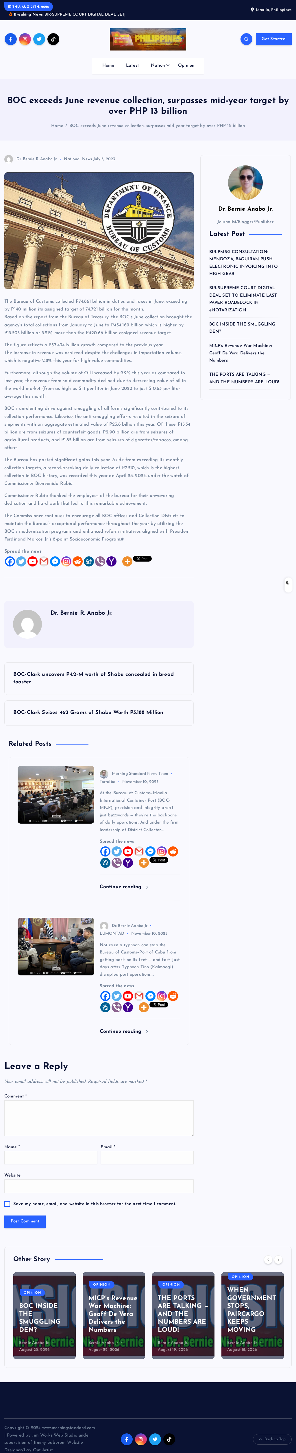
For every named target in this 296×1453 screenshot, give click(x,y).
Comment (15, 1096)
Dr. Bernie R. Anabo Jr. (36, 159)
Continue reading (121, 886)
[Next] (278, 1259)
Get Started (274, 39)
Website (12, 1175)
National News (78, 159)
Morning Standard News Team (140, 774)
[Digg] (89, 561)
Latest (132, 65)
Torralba (107, 782)
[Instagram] (66, 561)
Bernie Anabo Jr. (34, 1343)
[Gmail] (44, 561)
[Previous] (268, 1259)
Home (108, 65)
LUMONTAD (112, 934)
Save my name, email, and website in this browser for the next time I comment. (95, 1204)
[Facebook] (10, 561)
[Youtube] (32, 561)
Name (12, 1147)
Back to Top (275, 1439)
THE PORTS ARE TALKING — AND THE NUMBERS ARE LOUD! (183, 1314)
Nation (158, 65)
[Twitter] (21, 561)
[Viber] (100, 561)
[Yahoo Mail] (111, 561)
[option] (44, 1315)
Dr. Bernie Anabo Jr (130, 926)
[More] (127, 561)
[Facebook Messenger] (55, 561)
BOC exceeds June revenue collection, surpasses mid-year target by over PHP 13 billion (157, 126)
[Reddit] (78, 561)
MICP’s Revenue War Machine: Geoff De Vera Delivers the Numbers (240, 353)
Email (108, 1147)
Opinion (186, 65)
